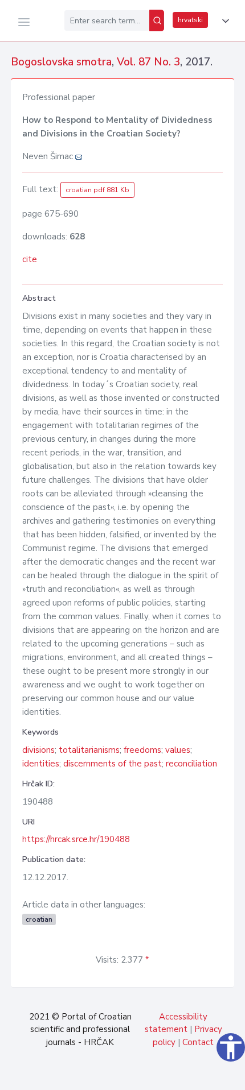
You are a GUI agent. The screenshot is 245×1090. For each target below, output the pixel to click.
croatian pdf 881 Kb (97, 189)
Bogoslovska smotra (61, 62)
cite (29, 259)
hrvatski (190, 19)
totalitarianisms (89, 750)
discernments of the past (112, 763)
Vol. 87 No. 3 (148, 62)
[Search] (156, 20)
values (177, 750)
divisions (38, 750)
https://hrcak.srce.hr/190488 (76, 839)
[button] (223, 21)
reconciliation (191, 763)
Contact (198, 1042)
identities (40, 763)
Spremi (159, 1075)
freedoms (142, 750)
